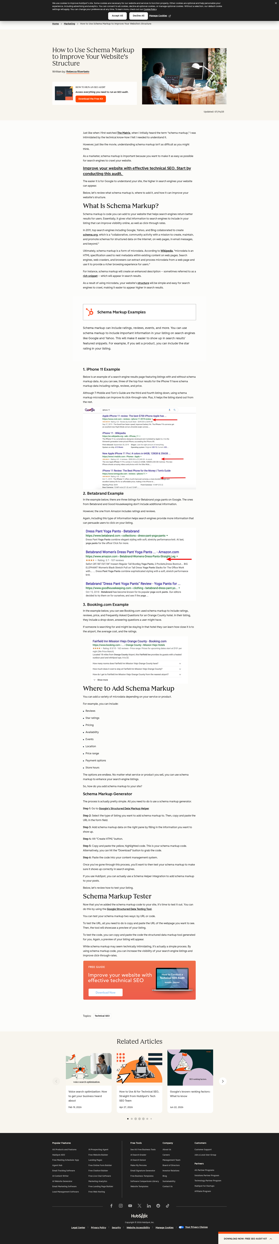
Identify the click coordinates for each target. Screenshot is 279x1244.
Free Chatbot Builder (98, 1171)
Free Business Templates (142, 1176)
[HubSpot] (139, 1216)
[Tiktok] (167, 1206)
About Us (167, 1149)
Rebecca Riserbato (77, 71)
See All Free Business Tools (143, 1149)
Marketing (69, 23)
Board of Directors (171, 1165)
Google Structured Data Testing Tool (129, 909)
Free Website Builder (98, 1155)
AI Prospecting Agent (98, 1149)
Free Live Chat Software (99, 1176)
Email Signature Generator (142, 1171)
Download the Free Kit (90, 98)
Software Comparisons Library (144, 1181)
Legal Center (78, 1227)
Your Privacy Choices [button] (196, 1227)
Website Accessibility (138, 1227)
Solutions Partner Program (207, 1175)
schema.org (90, 234)
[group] (88, 1081)
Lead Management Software (65, 1192)
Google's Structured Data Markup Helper (124, 808)
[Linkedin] (149, 1206)
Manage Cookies (158, 15)
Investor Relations (171, 1171)
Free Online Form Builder (100, 1165)
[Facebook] (111, 1206)
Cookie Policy (150, 9)
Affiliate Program (203, 1191)
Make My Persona (138, 1165)
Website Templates (139, 1186)
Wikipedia (167, 250)
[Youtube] (130, 1206)
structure (143, 283)
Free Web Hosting (96, 1192)
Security (116, 1227)
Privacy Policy (98, 1227)
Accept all (117, 15)
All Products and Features (64, 1149)
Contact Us (168, 1186)
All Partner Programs (204, 1170)
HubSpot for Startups (204, 1186)
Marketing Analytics (97, 1181)
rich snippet (90, 275)
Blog (165, 1176)
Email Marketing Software (64, 1186)
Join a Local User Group (205, 1155)
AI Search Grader (138, 1155)
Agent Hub (57, 1165)
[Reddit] (158, 1206)
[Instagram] (121, 1206)
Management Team (171, 1160)
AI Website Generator (62, 1181)
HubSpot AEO (58, 1155)
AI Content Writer (60, 1176)
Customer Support (203, 1149)
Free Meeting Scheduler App (65, 1160)
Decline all (138, 15)
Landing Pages (95, 1160)
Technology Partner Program (208, 1181)
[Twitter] (139, 1206)
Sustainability (169, 1181)
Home (55, 23)
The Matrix (123, 132)
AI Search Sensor (138, 1160)
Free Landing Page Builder (100, 1186)
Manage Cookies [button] (165, 1227)
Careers (166, 1155)
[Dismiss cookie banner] (276, 3)
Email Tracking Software (63, 1171)
